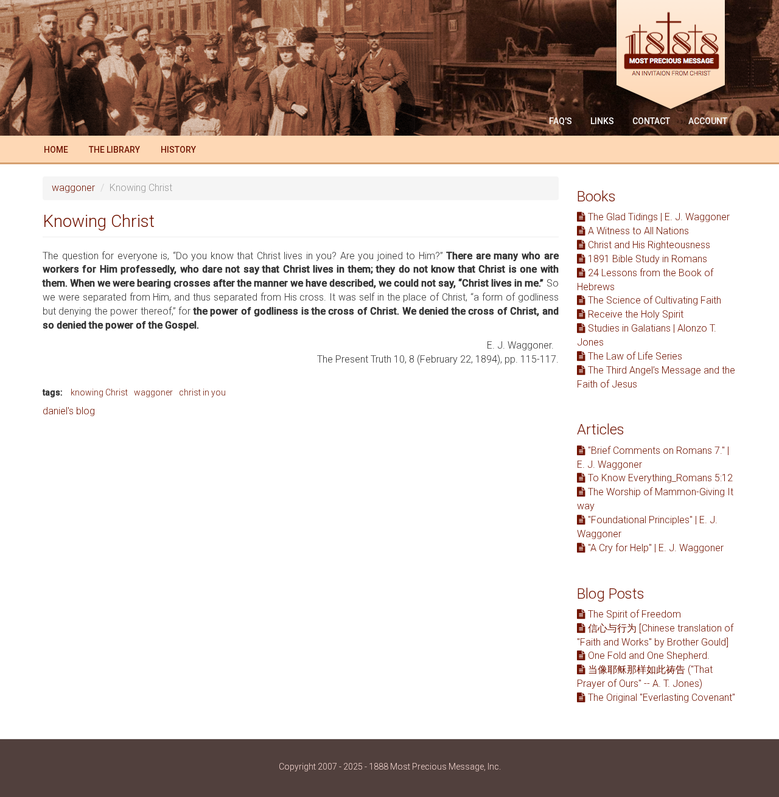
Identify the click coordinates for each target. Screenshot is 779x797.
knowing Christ (99, 392)
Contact (651, 121)
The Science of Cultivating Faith (653, 300)
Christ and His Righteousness (647, 245)
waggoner (73, 187)
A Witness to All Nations (637, 231)
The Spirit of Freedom (633, 614)
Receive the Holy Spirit (634, 314)
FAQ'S (560, 121)
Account (707, 121)
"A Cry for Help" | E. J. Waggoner (654, 548)
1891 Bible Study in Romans (646, 259)
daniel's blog (69, 411)
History (178, 150)
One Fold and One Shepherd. (647, 655)
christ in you (202, 392)
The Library (114, 150)
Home (56, 150)
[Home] (675, 56)
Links (602, 121)
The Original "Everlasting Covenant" (660, 697)
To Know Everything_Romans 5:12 (659, 478)
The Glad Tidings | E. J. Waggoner (657, 217)
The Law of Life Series (633, 356)
